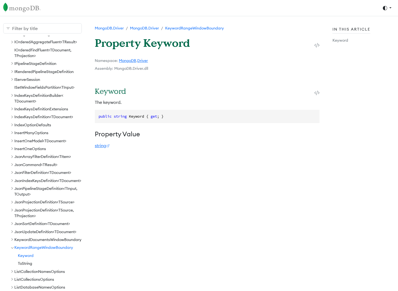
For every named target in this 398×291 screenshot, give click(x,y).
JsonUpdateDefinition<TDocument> (45, 231)
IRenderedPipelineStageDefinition (44, 71)
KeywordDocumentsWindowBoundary (47, 239)
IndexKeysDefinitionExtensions (41, 109)
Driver (142, 60)
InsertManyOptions (31, 132)
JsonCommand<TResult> (35, 164)
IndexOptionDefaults (32, 125)
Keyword (26, 255)
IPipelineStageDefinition (35, 63)
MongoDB (127, 60)
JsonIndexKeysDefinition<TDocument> (47, 180)
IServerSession (27, 79)
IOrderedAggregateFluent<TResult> (45, 41)
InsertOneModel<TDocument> (40, 140)
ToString (25, 263)
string (100, 145)
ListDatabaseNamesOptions (39, 287)
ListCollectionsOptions (34, 279)
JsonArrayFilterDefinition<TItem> (42, 156)
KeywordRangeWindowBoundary (43, 247)
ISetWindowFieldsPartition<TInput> (44, 87)
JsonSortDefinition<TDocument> (42, 223)
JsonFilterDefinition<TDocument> (42, 172)
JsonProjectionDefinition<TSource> (44, 202)
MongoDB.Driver (109, 28)
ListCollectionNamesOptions (39, 271)
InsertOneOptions (30, 148)
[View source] (316, 45)
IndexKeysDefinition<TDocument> (43, 116)
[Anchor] (133, 91)
